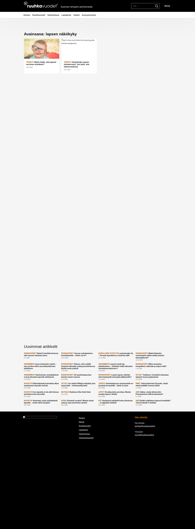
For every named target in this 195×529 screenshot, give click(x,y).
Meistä (167, 6)
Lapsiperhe (66, 15)
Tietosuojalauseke (86, 438)
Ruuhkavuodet (38, 15)
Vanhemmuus (53, 15)
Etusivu (27, 15)
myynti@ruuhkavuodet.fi (144, 435)
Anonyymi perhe (89, 15)
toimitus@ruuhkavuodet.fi (145, 426)
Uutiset (76, 15)
